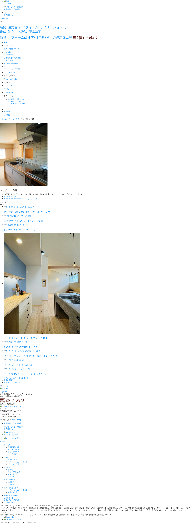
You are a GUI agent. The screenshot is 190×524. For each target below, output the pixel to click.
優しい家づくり (13, 452)
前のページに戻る (10, 196)
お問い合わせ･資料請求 (12, 500)
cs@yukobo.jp (16, 420)
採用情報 (11, 476)
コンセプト (8, 445)
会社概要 (11, 470)
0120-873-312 (17, 406)
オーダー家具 (12, 454)
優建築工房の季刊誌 (11, 495)
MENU (2, 441)
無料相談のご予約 (14, 101)
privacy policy (20, 519)
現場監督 (11, 484)
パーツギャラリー (14, 464)
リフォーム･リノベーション (18, 462)
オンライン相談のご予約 (16, 103)
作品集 (6, 457)
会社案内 (7, 467)
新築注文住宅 (12, 459)
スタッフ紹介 (12, 474)
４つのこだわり (13, 449)
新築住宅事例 (8, 380)
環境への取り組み (14, 472)
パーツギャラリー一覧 (12, 199)
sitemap (14, 517)
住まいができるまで (11, 488)
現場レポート (8, 498)
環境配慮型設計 (13, 447)
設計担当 (11, 482)
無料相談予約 (8, 502)
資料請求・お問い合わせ (16, 99)
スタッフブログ (9, 480)
